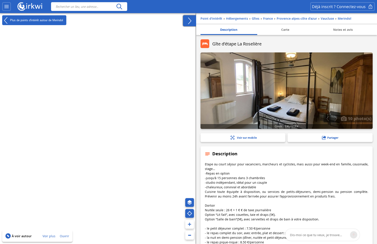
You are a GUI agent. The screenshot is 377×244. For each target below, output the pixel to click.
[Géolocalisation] (189, 213)
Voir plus (49, 236)
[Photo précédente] (328, 118)
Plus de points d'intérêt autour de (36, 20)
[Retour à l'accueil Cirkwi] (29, 6)
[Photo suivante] (336, 118)
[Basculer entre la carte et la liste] (189, 20)
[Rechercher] (119, 6)
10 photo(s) (359, 118)
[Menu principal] (6, 6)
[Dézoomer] (189, 235)
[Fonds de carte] (189, 202)
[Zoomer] (189, 224)
